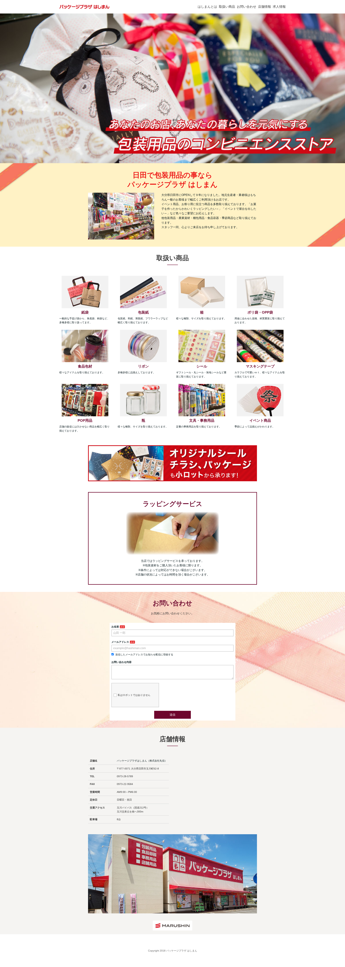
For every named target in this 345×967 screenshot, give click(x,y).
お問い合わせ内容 (121, 662)
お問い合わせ (246, 6)
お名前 (115, 626)
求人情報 (279, 6)
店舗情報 (264, 6)
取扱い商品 (227, 6)
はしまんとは (207, 6)
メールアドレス (120, 641)
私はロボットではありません (134, 695)
